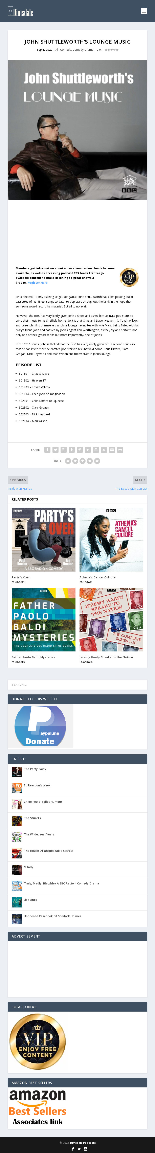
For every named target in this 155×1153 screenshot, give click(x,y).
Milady (28, 867)
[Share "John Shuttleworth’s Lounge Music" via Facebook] (47, 450)
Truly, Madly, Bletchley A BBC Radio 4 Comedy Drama (61, 883)
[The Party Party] (17, 772)
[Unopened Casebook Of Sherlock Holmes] (17, 919)
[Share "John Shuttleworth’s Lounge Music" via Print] (120, 450)
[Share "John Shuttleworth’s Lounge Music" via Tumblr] (72, 450)
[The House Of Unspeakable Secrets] (17, 853)
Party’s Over (21, 577)
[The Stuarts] (17, 821)
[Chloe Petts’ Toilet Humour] (17, 804)
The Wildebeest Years (39, 834)
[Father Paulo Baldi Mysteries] (43, 619)
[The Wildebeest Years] (17, 837)
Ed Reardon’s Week (37, 785)
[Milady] (17, 870)
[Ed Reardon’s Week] (17, 788)
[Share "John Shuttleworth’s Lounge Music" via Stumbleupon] (104, 450)
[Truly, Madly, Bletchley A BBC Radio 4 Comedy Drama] (17, 886)
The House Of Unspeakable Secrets (48, 851)
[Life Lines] (17, 902)
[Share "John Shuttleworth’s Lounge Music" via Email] (112, 450)
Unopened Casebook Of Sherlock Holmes (52, 916)
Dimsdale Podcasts (83, 1143)
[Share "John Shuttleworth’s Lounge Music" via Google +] (64, 450)
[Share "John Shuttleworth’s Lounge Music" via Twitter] (55, 450)
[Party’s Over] (43, 540)
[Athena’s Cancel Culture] (111, 540)
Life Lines (30, 900)
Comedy (65, 49)
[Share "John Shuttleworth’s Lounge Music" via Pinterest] (80, 450)
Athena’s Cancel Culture (98, 577)
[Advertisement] (77, 236)
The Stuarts (32, 818)
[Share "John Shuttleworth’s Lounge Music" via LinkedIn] (88, 450)
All (57, 49)
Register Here (37, 282)
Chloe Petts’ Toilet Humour (43, 802)
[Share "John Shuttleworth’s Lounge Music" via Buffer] (96, 450)
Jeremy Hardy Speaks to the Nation (106, 657)
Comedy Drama (83, 49)
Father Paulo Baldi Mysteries (33, 657)
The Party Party (35, 769)
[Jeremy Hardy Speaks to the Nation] (111, 619)
